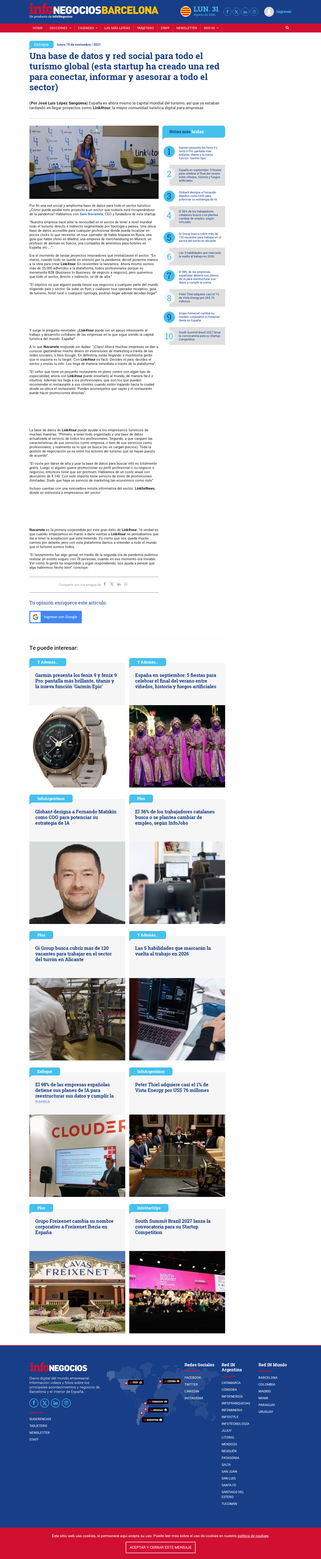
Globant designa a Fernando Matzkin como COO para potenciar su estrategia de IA (198, 196)
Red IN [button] (210, 28)
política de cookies (253, 1536)
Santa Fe (229, 1485)
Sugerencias (40, 1419)
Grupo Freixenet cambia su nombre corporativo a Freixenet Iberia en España (199, 317)
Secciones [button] (59, 28)
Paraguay (266, 1405)
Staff (165, 28)
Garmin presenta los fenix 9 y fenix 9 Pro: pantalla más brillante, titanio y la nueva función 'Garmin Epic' (198, 153)
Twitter (191, 1384)
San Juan (229, 1471)
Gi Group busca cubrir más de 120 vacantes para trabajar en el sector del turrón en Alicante (200, 237)
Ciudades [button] (86, 28)
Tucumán (229, 1504)
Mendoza (229, 1444)
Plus (141, 798)
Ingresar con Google (60, 617)
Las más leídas (117, 28)
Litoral (228, 1437)
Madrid (264, 1391)
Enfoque (41, 44)
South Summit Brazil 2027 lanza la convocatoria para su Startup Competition (200, 336)
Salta (226, 1465)
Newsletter (186, 28)
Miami (263, 1398)
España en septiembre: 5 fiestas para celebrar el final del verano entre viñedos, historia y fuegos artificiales (200, 175)
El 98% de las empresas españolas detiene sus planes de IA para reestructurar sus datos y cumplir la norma (199, 277)
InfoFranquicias (236, 1403)
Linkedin (191, 1391)
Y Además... (47, 662)
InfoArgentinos (51, 798)
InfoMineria (232, 1410)
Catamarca (231, 1383)
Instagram (193, 1398)
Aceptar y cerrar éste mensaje (161, 1547)
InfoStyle (230, 1417)
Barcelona (268, 1377)
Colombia (266, 1384)
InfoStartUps (148, 1207)
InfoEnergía (232, 1396)
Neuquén (229, 1451)
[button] (91, 130)
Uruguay (265, 1412)
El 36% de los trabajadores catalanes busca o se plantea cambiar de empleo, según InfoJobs (198, 217)
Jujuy (226, 1430)
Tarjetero (145, 28)
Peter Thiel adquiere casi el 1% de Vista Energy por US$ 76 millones (199, 297)
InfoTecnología (235, 1424)
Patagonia (230, 1458)
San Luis (228, 1478)
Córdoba (229, 1389)
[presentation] (35, 162)
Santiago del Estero (233, 1494)
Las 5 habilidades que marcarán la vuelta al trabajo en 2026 (200, 254)
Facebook (192, 1377)
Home (38, 28)
